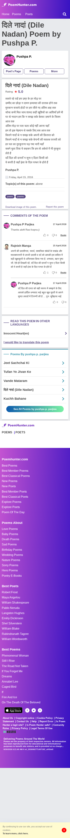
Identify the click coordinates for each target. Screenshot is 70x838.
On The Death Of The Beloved (21, 702)
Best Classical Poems (16, 475)
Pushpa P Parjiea (22, 224)
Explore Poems (11, 501)
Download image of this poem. (21, 207)
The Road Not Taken (15, 666)
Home (6, 14)
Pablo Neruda (11, 607)
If (2, 692)
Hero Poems (10, 570)
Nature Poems (11, 560)
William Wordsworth (14, 639)
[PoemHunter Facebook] (27, 710)
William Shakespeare (15, 602)
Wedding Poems (12, 554)
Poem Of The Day (13, 512)
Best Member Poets (14, 491)
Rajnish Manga (21, 245)
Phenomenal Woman (15, 655)
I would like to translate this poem (26, 342)
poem (10, 196)
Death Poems (10, 539)
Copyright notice (25, 718)
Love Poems (10, 528)
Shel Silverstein (12, 623)
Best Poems (9, 465)
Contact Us (23, 721)
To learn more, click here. (15, 833)
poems (20, 196)
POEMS (7, 432)
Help (34, 721)
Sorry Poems (10, 565)
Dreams (7, 676)
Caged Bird (9, 686)
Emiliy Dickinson (12, 618)
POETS (20, 432)
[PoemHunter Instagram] (40, 710)
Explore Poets (11, 507)
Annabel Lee (10, 681)
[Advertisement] (35, 802)
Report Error (46, 721)
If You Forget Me (12, 671)
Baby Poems (10, 534)
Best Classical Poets (15, 496)
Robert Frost (10, 592)
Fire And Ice (9, 697)
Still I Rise (8, 660)
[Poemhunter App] (13, 710)
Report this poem (55, 206)
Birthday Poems (12, 549)
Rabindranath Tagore (15, 633)
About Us (8, 718)
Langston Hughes (13, 613)
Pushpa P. (24, 56)
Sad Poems (9, 544)
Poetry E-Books (12, 575)
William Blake (10, 628)
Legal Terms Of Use (41, 728)
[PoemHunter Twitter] (33, 710)
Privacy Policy (20, 728)
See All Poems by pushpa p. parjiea (35, 409)
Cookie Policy (45, 718)
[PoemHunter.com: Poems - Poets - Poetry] (19, 5)
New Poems (9, 481)
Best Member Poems (15, 470)
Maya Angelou (11, 597)
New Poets (9, 486)
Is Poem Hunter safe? (38, 725)
